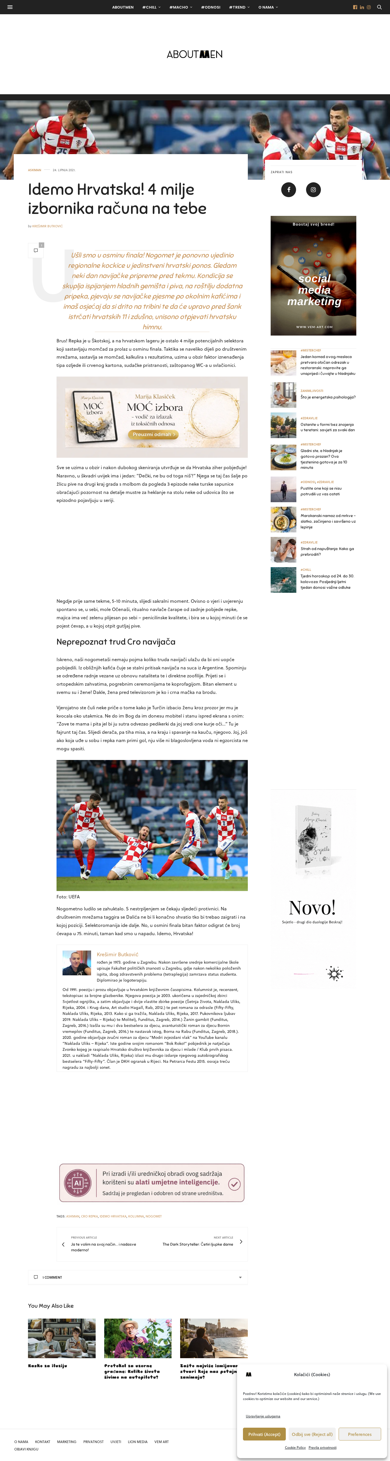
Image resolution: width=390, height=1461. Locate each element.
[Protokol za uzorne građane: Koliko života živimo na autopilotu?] (138, 1338)
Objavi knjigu (26, 1449)
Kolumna (136, 1216)
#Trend (237, 7)
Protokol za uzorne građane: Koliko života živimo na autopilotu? (132, 1372)
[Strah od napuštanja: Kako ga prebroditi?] (286, 550)
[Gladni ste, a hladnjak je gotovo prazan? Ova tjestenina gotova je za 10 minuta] (286, 457)
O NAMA (21, 1441)
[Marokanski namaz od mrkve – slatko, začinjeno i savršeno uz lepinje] (286, 519)
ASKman (34, 169)
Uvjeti (115, 1441)
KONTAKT (42, 1441)
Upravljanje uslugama (263, 1416)
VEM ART (161, 1441)
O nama (266, 7)
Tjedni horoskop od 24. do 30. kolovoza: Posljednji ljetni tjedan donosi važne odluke (327, 582)
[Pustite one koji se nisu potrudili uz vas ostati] (286, 489)
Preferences (360, 1434)
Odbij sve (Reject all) (312, 1434)
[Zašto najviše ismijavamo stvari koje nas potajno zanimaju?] (214, 1338)
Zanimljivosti (312, 390)
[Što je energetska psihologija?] (286, 395)
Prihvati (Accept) (264, 1434)
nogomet (154, 1216)
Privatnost (93, 1441)
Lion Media (138, 1441)
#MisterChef (311, 350)
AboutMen (123, 7)
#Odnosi (210, 7)
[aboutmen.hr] (195, 54)
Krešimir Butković (47, 226)
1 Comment (52, 1277)
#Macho (178, 7)
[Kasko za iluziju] (62, 1338)
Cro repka (89, 1216)
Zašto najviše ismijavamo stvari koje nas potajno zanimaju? (211, 1372)
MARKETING (67, 1441)
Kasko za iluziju (47, 1366)
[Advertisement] (152, 551)
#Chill (149, 7)
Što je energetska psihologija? (328, 397)
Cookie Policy (295, 1447)
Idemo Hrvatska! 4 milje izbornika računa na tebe (117, 198)
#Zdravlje (309, 418)
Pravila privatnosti (323, 1447)
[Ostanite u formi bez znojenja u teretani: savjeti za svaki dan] (286, 425)
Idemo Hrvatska (113, 1216)
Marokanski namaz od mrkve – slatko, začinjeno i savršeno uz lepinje (328, 521)
